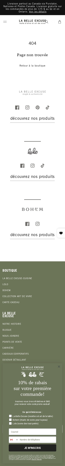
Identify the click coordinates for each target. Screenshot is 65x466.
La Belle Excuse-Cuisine (17, 279)
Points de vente (12, 342)
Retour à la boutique (33, 66)
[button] (5, 21)
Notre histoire (11, 324)
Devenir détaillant (14, 360)
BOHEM (6, 291)
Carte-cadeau (10, 303)
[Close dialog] (59, 366)
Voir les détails (37, 12)
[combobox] (13, 440)
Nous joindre (10, 336)
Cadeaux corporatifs (15, 354)
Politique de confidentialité (37, 459)
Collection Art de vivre (17, 297)
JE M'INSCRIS (32, 447)
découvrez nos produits (32, 119)
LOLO (5, 285)
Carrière (8, 348)
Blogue (7, 330)
